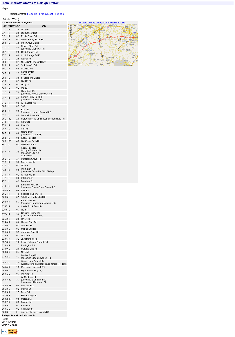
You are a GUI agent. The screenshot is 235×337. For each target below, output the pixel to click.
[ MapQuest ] (46, 13)
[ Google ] (33, 13)
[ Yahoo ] (60, 13)
